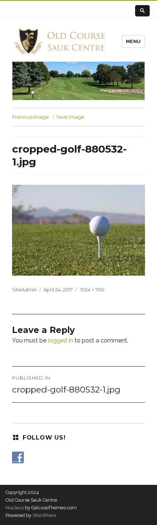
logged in (60, 340)
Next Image (70, 117)
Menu (133, 41)
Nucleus (14, 507)
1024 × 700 (92, 289)
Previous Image (30, 117)
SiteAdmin (24, 289)
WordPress (43, 515)
